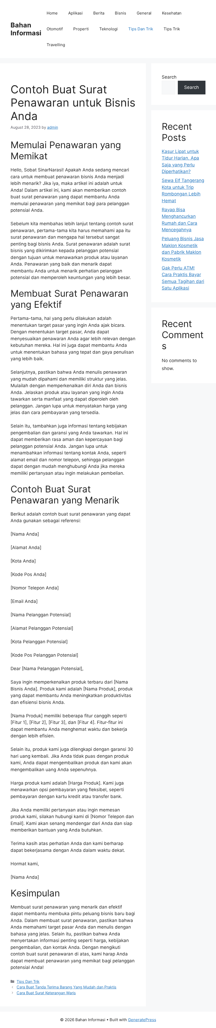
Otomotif (55, 28)
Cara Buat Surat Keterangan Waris (46, 993)
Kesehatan (171, 13)
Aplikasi (75, 13)
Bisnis (120, 13)
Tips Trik (172, 28)
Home (52, 13)
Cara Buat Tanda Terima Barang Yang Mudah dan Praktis (66, 987)
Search (169, 77)
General (144, 13)
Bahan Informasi (26, 29)
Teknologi (108, 28)
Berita (98, 13)
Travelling (56, 44)
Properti (81, 28)
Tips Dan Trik (140, 28)
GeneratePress (142, 1019)
